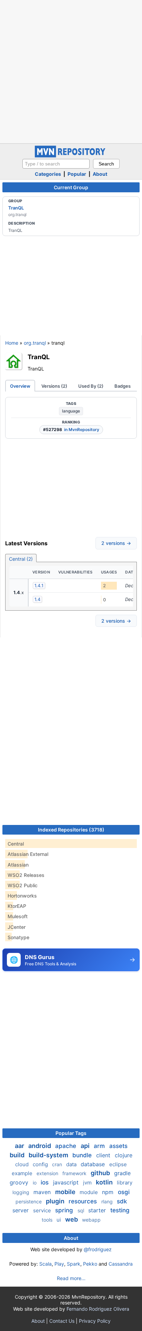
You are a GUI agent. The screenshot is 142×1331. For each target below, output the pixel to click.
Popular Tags (71, 1133)
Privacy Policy (95, 1321)
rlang (107, 1201)
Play (59, 1264)
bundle (82, 1155)
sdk (122, 1201)
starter (98, 1210)
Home (11, 343)
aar (20, 1145)
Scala (45, 1264)
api (86, 1145)
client (104, 1155)
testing (120, 1210)
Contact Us (61, 1321)
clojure (123, 1155)
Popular (77, 174)
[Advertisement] (71, 71)
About (100, 174)
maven (42, 1192)
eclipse (118, 1164)
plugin (56, 1201)
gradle (122, 1173)
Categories (48, 174)
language (71, 411)
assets (118, 1145)
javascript (66, 1182)
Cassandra (121, 1264)
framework (75, 1173)
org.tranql (35, 343)
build (18, 1155)
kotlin (105, 1182)
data (72, 1164)
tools (48, 1220)
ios (45, 1182)
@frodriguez (98, 1249)
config (41, 1164)
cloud (22, 1164)
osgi (124, 1192)
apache (66, 1145)
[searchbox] (56, 164)
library (124, 1182)
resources (84, 1201)
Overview (20, 386)
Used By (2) (90, 386)
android (40, 1145)
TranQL (16, 208)
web (72, 1219)
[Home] (71, 156)
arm (100, 1145)
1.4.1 (38, 585)
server (21, 1210)
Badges (122, 386)
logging (21, 1192)
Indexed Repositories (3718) (71, 830)
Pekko (90, 1264)
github (101, 1173)
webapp (91, 1220)
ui (59, 1219)
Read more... (71, 1278)
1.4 (37, 599)
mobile (66, 1191)
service (42, 1210)
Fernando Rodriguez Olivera (98, 1309)
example (23, 1173)
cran (57, 1164)
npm (108, 1192)
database (93, 1164)
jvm (88, 1182)
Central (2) (21, 559)
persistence (29, 1201)
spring (65, 1210)
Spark (73, 1264)
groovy (20, 1182)
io (35, 1182)
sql (81, 1210)
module (89, 1192)
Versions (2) (54, 386)
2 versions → (116, 543)
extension (48, 1173)
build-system (49, 1155)
